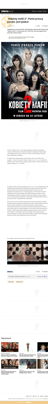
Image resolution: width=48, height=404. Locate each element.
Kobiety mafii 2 (19, 281)
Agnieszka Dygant (33, 186)
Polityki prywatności (31, 398)
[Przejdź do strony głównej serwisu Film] (11, 11)
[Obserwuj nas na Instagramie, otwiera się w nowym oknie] (46, 276)
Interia (2, 14)
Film (5, 14)
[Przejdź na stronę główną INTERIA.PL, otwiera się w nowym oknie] (5, 11)
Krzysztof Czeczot (36, 160)
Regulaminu (24, 398)
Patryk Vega (11, 281)
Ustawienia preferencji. (39, 398)
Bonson (18, 163)
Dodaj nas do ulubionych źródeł (22, 38)
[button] (34, 11)
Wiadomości (9, 14)
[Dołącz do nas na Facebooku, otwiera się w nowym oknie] (44, 276)
